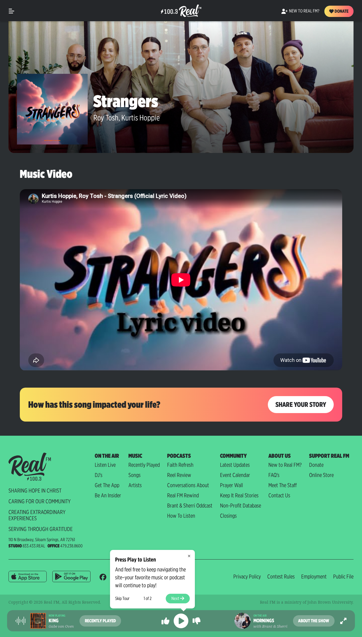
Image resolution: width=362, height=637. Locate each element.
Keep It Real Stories (239, 495)
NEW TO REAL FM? (304, 11)
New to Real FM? (285, 464)
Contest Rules (281, 576)
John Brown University (330, 602)
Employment (314, 576)
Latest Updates (235, 464)
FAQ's (273, 475)
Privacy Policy (247, 576)
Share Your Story (300, 404)
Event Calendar (235, 475)
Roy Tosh (105, 117)
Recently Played (144, 464)
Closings (228, 515)
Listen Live (105, 464)
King (54, 620)
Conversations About (188, 485)
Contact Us (279, 495)
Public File (343, 576)
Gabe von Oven (61, 626)
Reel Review (179, 475)
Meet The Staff (282, 485)
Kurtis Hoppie (140, 117)
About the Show (313, 620)
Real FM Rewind (183, 495)
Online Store (321, 475)
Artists (135, 485)
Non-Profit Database (240, 505)
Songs (134, 475)
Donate (341, 11)
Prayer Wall (231, 485)
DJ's (98, 475)
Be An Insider (108, 495)
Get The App (107, 485)
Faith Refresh (180, 464)
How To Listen (181, 515)
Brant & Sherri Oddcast (189, 505)
